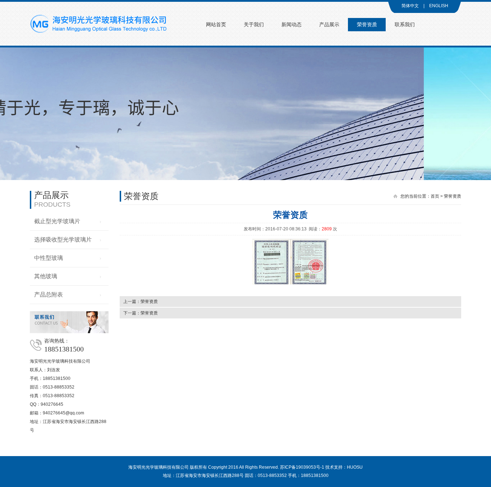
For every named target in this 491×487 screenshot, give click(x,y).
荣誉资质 (367, 24)
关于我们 (254, 24)
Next (480, 108)
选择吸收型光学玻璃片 (63, 239)
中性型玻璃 (48, 258)
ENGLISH (438, 5)
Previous (11, 108)
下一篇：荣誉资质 (140, 313)
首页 (435, 196)
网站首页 (216, 24)
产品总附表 (48, 294)
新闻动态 (291, 24)
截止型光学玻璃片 (57, 221)
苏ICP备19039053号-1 (302, 467)
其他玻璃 (45, 276)
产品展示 (329, 24)
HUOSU (355, 467)
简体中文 (410, 5)
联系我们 (405, 24)
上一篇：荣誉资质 (140, 301)
